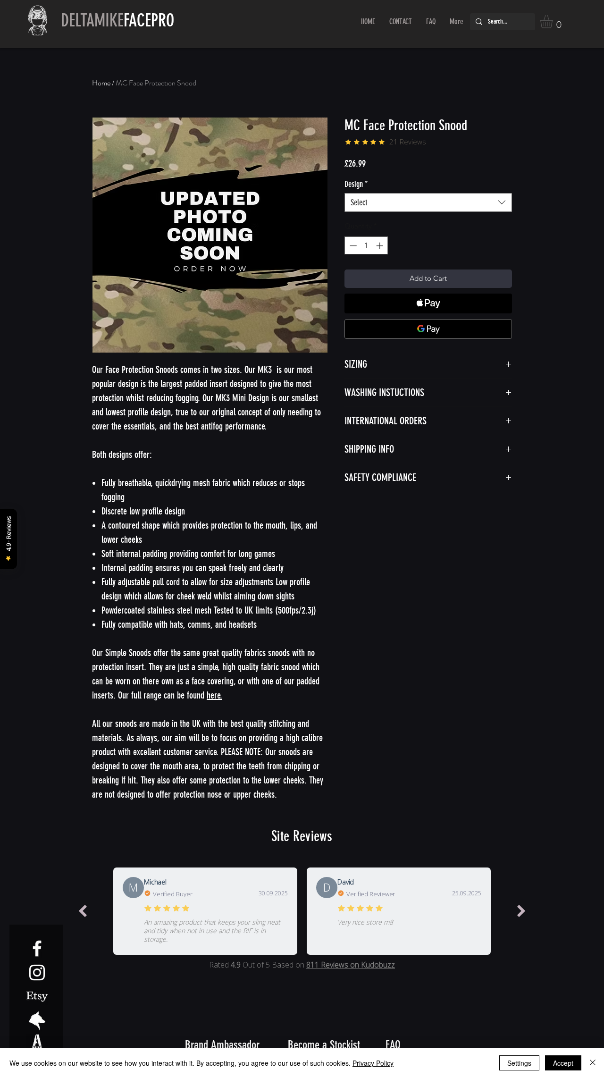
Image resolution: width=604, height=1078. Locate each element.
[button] (554, 21)
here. (214, 695)
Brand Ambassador (222, 1045)
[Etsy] (37, 996)
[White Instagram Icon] (37, 972)
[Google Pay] (428, 329)
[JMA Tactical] (37, 1020)
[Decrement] (352, 245)
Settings (519, 1063)
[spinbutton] (366, 245)
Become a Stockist (324, 1045)
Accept (563, 1063)
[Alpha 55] (37, 1044)
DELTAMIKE (117, 20)
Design (356, 184)
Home (101, 82)
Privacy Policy (373, 1063)
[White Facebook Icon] (37, 948)
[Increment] (380, 245)
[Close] (592, 1062)
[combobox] (428, 202)
